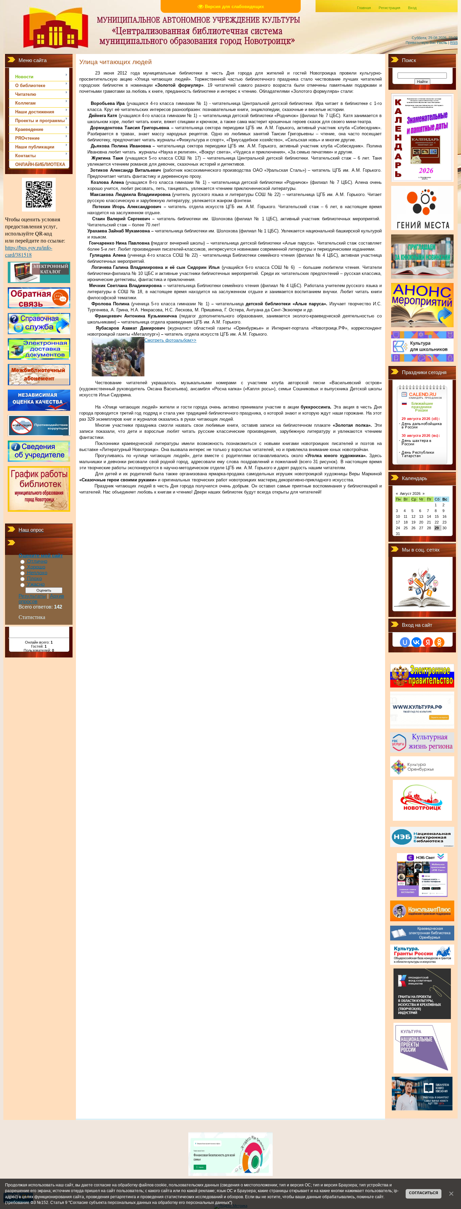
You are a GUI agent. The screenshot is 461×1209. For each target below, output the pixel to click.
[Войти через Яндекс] (428, 642)
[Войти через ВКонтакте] (416, 642)
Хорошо (36, 567)
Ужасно (36, 584)
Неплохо (37, 572)
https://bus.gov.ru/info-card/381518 (28, 251)
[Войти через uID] (405, 642)
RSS (454, 42)
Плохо (34, 578)
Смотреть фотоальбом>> (170, 340)
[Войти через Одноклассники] (439, 642)
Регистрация (389, 8)
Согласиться (423, 1193)
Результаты (32, 596)
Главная (364, 8)
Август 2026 (410, 493)
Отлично (37, 561)
